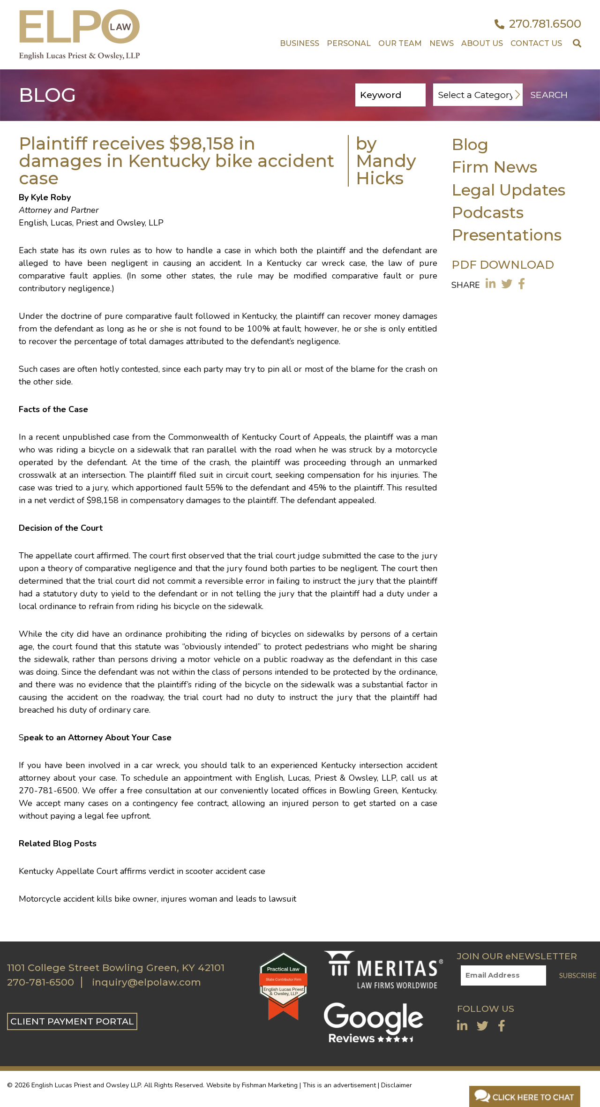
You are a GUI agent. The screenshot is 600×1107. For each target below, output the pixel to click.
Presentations (506, 234)
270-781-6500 (40, 982)
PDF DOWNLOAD (502, 264)
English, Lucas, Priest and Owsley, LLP (91, 222)
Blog (469, 144)
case (121, 437)
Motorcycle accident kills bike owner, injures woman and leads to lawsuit (157, 898)
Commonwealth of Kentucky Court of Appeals (256, 437)
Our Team (400, 43)
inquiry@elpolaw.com (146, 982)
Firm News (494, 166)
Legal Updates (508, 189)
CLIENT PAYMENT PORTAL (72, 1021)
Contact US (536, 43)
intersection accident (398, 765)
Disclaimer (396, 1085)
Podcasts (487, 212)
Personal (349, 43)
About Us (482, 43)
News (441, 43)
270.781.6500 (545, 23)
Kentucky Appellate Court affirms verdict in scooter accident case (142, 871)
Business (299, 43)
